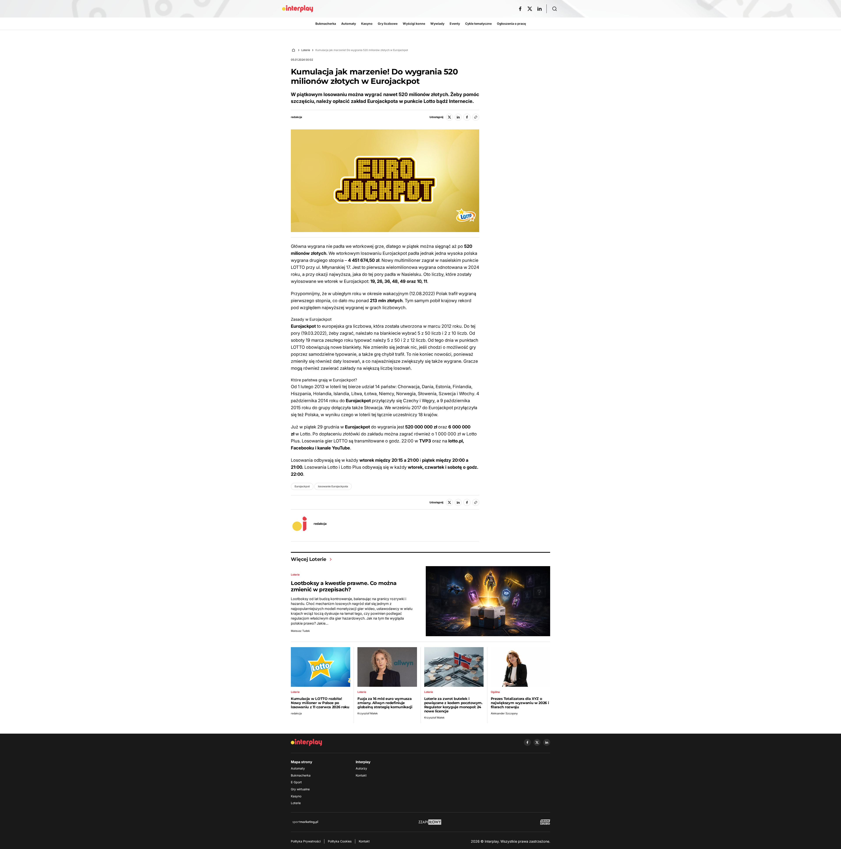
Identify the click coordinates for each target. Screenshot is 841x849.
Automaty (298, 768)
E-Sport (296, 782)
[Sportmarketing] (305, 822)
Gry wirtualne (300, 789)
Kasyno (296, 796)
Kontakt (361, 775)
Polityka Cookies (340, 841)
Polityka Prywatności (306, 841)
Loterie (305, 50)
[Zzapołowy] (430, 822)
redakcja (296, 117)
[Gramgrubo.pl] (545, 822)
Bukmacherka (301, 775)
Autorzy (361, 768)
